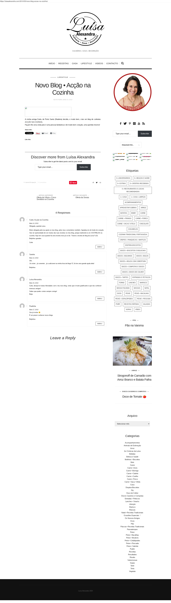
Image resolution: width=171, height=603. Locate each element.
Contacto (112, 63)
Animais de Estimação (132, 445)
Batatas (123, 213)
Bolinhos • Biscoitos (132, 459)
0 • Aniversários (123, 178)
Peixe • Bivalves (132, 538)
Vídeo (137, 309)
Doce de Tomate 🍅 (134, 396)
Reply (99, 247)
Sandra (32, 254)
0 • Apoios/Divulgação (30, 182)
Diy (132, 490)
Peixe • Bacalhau (141, 293)
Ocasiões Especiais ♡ (132, 515)
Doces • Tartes (121, 277)
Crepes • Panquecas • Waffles (133, 240)
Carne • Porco (142, 218)
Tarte (132, 566)
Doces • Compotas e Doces (133, 266)
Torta (132, 568)
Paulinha (32, 306)
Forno (121, 283)
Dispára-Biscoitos (133, 245)
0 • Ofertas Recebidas (139, 183)
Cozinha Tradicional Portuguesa (133, 234)
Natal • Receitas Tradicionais (132, 513)
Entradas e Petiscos (141, 277)
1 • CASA (123, 197)
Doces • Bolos (142, 256)
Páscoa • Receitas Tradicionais (132, 527)
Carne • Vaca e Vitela (126, 224)
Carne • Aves (132, 468)
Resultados (132, 554)
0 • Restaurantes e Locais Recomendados (133, 190)
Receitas (63, 63)
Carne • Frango (124, 218)
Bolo (132, 462)
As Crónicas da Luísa (132, 451)
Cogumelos (133, 229)
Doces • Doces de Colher (133, 272)
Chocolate (144, 224)
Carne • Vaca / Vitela (132, 482)
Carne (143, 213)
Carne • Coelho (132, 476)
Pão (134, 320)
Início (52, 63)
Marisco (143, 283)
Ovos (119, 293)
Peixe (128, 293)
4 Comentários (42, 182)
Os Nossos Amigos (132, 518)
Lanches (132, 283)
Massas (137, 288)
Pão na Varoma (134, 325)
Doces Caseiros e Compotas (134, 391)
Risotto (132, 557)
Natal (146, 288)
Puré (118, 304)
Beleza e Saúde (132, 457)
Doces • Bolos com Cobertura (133, 261)
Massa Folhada (123, 288)
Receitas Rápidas (131, 304)
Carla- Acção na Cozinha (38, 220)
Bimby (133, 213)
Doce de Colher (132, 493)
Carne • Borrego (132, 471)
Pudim (132, 549)
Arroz (143, 208)
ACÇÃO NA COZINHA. (34, 122)
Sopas (128, 309)
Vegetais (132, 571)
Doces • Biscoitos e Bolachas (133, 250)
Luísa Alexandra (35, 279)
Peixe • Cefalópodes (124, 299)
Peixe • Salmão (132, 546)
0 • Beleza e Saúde (142, 178)
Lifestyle (86, 63)
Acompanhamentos (133, 202)
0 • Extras (121, 183)
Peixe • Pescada (144, 299)
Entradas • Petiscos (132, 499)
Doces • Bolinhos (124, 256)
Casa (75, 63)
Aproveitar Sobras (128, 208)
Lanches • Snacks (132, 501)
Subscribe (84, 167)
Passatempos (132, 529)
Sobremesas (132, 560)
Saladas (146, 304)
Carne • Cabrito (132, 473)
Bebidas (132, 454)
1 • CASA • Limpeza (138, 197)
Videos (99, 63)
